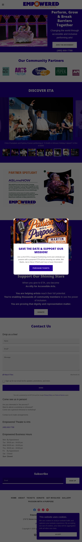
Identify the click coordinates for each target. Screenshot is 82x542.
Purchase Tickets (41, 268)
